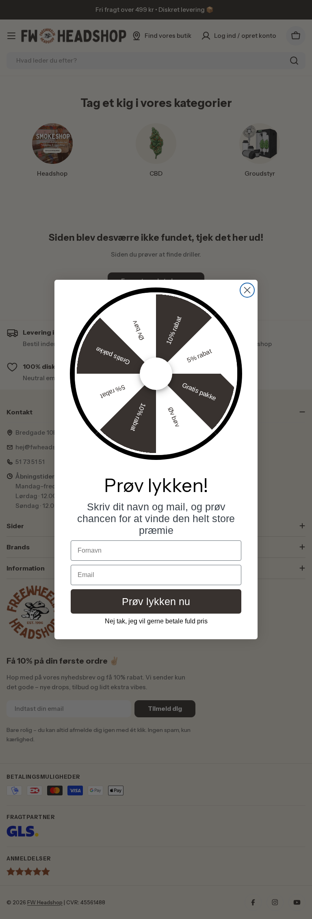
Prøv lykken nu (156, 601)
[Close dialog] (247, 290)
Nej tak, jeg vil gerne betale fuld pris (156, 621)
